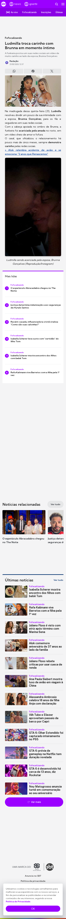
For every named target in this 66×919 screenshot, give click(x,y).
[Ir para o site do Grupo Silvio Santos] (28, 867)
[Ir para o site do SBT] (50, 867)
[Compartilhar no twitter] (52, 71)
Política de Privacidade (18, 901)
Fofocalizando (13, 37)
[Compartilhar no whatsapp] (14, 71)
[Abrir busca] (56, 4)
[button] (23, 530)
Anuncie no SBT (33, 875)
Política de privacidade (33, 881)
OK (33, 908)
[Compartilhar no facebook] (33, 71)
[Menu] (63, 4)
